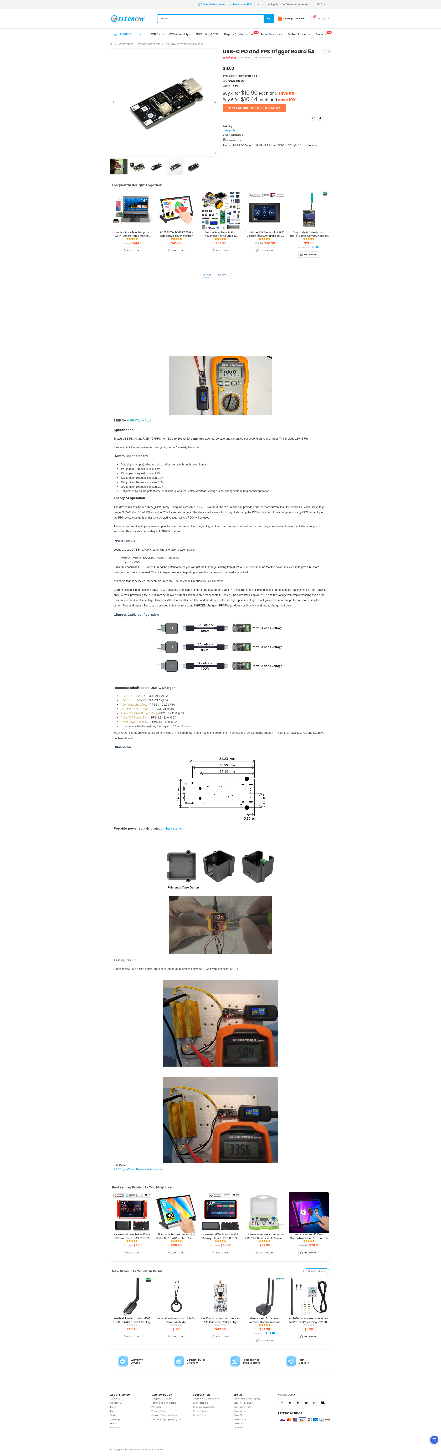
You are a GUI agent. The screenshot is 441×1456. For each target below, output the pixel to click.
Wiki (112, 1415)
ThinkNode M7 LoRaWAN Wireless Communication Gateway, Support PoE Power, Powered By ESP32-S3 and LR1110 (265, 1320)
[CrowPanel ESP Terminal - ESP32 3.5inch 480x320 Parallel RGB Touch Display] (264, 210)
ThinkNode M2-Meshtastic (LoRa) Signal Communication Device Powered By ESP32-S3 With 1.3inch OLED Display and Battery (309, 234)
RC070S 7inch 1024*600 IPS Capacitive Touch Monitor (176, 234)
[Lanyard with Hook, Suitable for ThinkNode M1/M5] (176, 1296)
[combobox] (215, 19)
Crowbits (239, 1423)
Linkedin (298, 1402)
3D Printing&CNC (207, 34)
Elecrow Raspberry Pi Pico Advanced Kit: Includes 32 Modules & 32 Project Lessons (220, 234)
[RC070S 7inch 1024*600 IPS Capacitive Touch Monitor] (176, 210)
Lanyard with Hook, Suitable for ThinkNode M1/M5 (176, 1320)
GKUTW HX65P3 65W (134, 708)
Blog (112, 1411)
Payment (156, 1407)
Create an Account (297, 4)
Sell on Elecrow (201, 1411)
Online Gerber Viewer (213, 4)
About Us (115, 1398)
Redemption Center (294, 18)
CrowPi (238, 1415)
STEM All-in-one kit (244, 1402)
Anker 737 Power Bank (135, 717)
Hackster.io (173, 828)
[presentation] (107, 215)
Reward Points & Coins (164, 1415)
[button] (215, 153)
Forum (113, 1407)
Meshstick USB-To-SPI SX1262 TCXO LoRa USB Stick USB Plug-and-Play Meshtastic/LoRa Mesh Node (132, 1320)
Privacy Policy (159, 1411)
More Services (270, 34)
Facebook (282, 1402)
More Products (316, 1271)
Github (113, 1423)
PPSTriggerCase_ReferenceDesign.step (138, 1169)
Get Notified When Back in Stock (256, 108)
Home (111, 44)
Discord (322, 1402)
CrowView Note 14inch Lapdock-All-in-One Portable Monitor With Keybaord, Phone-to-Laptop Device (132, 234)
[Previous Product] (323, 51)
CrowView (239, 1411)
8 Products (234, 140)
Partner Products (299, 34)
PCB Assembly (178, 34)
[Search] (269, 19)
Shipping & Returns (162, 1398)
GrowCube (240, 1419)
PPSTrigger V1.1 (140, 420)
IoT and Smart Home (149, 44)
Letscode (239, 1427)
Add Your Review (263, 57)
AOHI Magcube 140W (134, 704)
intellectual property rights (166, 1419)
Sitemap (115, 1419)
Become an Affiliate (204, 1407)
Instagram (314, 1402)
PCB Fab (155, 34)
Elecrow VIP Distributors (206, 1398)
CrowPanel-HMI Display (247, 1398)
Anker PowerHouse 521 (135, 721)
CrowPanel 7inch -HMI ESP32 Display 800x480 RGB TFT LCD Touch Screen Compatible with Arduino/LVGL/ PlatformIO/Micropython (220, 1236)
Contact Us (116, 1402)
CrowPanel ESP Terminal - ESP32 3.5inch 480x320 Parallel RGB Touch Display (265, 234)
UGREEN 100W (131, 696)
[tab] (207, 275)
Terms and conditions (163, 1402)
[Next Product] (328, 51)
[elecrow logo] (122, 18)
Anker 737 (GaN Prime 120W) (139, 713)
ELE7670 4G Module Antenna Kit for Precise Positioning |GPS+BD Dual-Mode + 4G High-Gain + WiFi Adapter (308, 1320)
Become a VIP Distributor (248, 4)
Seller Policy (199, 1415)
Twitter (290, 1402)
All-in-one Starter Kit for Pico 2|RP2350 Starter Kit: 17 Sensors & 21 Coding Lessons (264, 1236)
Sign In (274, 4)
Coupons (115, 1427)
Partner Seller (125, 44)
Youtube (306, 1402)
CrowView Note (242, 1407)
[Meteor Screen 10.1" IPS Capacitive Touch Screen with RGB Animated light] (309, 1212)
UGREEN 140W (131, 700)
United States (234, 135)
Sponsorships (200, 1402)
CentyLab (229, 130)
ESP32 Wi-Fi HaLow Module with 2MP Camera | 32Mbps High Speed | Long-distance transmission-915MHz (220, 1320)
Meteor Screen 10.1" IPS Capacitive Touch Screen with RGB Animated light (309, 1236)
